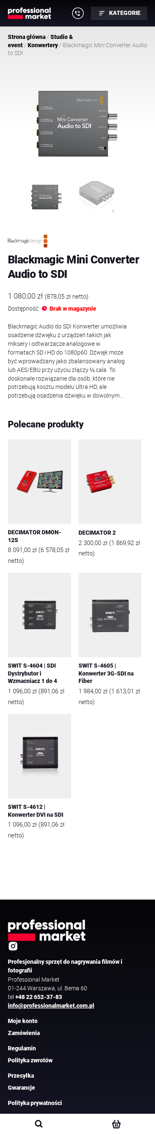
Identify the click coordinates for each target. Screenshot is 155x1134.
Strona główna (26, 37)
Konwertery (43, 45)
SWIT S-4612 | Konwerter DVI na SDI (35, 810)
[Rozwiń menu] (77, 13)
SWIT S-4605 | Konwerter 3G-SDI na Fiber (106, 673)
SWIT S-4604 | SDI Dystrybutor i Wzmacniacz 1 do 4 (32, 673)
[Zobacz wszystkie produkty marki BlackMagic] (28, 241)
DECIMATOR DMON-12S (34, 536)
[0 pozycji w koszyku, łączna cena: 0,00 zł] (116, 1124)
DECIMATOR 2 (97, 532)
